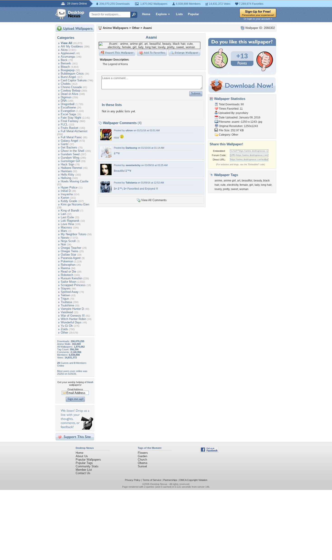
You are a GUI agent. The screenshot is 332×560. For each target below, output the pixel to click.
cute (223, 184)
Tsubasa (66, 302)
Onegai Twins (69, 251)
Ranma (65, 268)
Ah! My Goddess (72, 46)
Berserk (66, 63)
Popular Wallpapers (88, 459)
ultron (129, 130)
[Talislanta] (106, 191)
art (238, 180)
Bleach (65, 66)
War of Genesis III (73, 315)
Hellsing (66, 178)
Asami (147, 28)
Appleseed (68, 53)
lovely (218, 189)
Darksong (131, 147)
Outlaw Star (68, 254)
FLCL (64, 124)
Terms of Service (152, 480)
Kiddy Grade (69, 201)
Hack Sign (67, 164)
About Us (82, 456)
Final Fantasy (70, 121)
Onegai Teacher (71, 247)
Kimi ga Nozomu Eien (75, 204)
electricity (232, 184)
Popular (193, 14)
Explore (161, 14)
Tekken (65, 295)
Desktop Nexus (158, 484)
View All (66, 43)
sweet (234, 189)
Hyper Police (69, 187)
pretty (226, 189)
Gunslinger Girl (70, 161)
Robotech (67, 275)
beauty (258, 180)
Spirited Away (70, 292)
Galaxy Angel (69, 140)
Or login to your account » (258, 18)
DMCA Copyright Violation (193, 480)
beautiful (247, 180)
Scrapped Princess (73, 285)
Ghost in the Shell (72, 151)
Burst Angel (68, 77)
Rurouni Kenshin (71, 278)
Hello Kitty (67, 174)
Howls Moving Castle (74, 181)
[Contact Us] (76, 428)
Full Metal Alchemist (74, 131)
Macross (66, 227)
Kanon (65, 197)
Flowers (143, 452)
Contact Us (83, 473)
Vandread (67, 312)
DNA (64, 100)
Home (146, 14)
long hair (266, 184)
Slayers (66, 288)
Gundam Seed (70, 154)
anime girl (230, 180)
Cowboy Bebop (70, 90)
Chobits (66, 83)
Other (64, 332)
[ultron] (106, 139)
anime (218, 180)
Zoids (64, 329)
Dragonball (68, 104)
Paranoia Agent (71, 258)
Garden (142, 456)
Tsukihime (67, 305)
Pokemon (67, 261)
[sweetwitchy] (106, 174)
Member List (84, 469)
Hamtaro (66, 171)
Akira (64, 50)
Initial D (66, 191)
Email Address (75, 389)
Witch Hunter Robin (73, 319)
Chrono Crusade (71, 87)
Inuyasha (67, 194)
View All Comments (154, 200)
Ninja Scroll (68, 241)
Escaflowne (68, 107)
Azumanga (68, 56)
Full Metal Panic (71, 137)
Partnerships (170, 480)
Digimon (66, 97)
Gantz (65, 144)
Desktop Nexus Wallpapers (69, 14)
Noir (63, 244)
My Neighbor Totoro (73, 234)
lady (257, 184)
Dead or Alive (69, 94)
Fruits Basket (69, 127)
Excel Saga (68, 114)
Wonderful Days (71, 322)
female (244, 184)
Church (142, 459)
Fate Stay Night (71, 117)
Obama (142, 463)
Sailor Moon (68, 281)
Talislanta (131, 182)
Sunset (142, 466)
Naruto (65, 237)
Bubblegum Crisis (72, 73)
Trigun (65, 298)
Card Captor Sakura (74, 80)
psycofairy (242, 113)
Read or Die (68, 271)
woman (243, 189)
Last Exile (67, 217)
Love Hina (67, 224)
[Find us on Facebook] (209, 451)
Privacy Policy (132, 480)
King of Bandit (70, 210)
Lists (179, 14)
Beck (64, 60)
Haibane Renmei (71, 167)
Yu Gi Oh (67, 325)
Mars (64, 231)
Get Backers (69, 147)
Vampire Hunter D (72, 309)
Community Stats (87, 466)
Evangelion (68, 111)
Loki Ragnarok (70, 220)
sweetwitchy (133, 165)
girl (251, 184)
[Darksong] (106, 156)
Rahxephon (68, 264)
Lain (63, 214)
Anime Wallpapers (115, 28)
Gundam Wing (70, 157)
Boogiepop (68, 70)
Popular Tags (84, 463)
